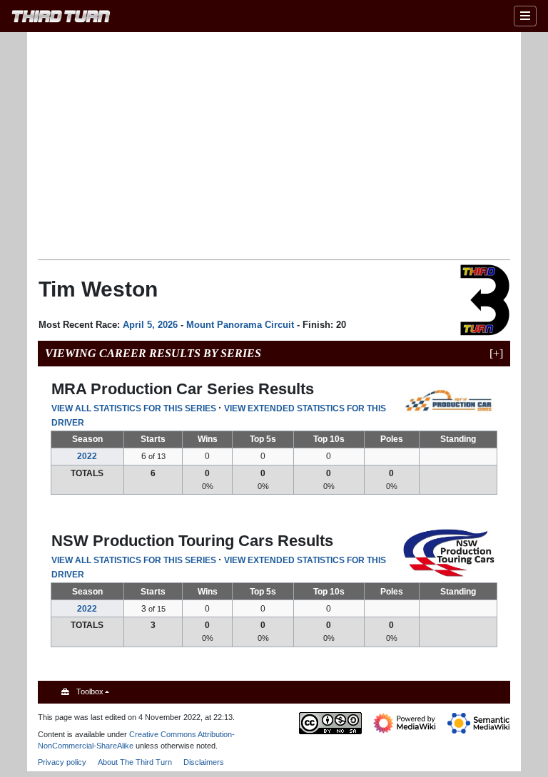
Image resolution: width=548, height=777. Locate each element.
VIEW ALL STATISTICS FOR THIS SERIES (133, 408)
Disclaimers (203, 762)
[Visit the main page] (61, 18)
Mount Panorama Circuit (240, 324)
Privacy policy (62, 762)
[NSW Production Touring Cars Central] (449, 552)
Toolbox (89, 691)
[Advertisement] (292, 145)
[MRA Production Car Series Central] (449, 401)
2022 (87, 456)
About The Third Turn (135, 762)
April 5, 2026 (150, 324)
